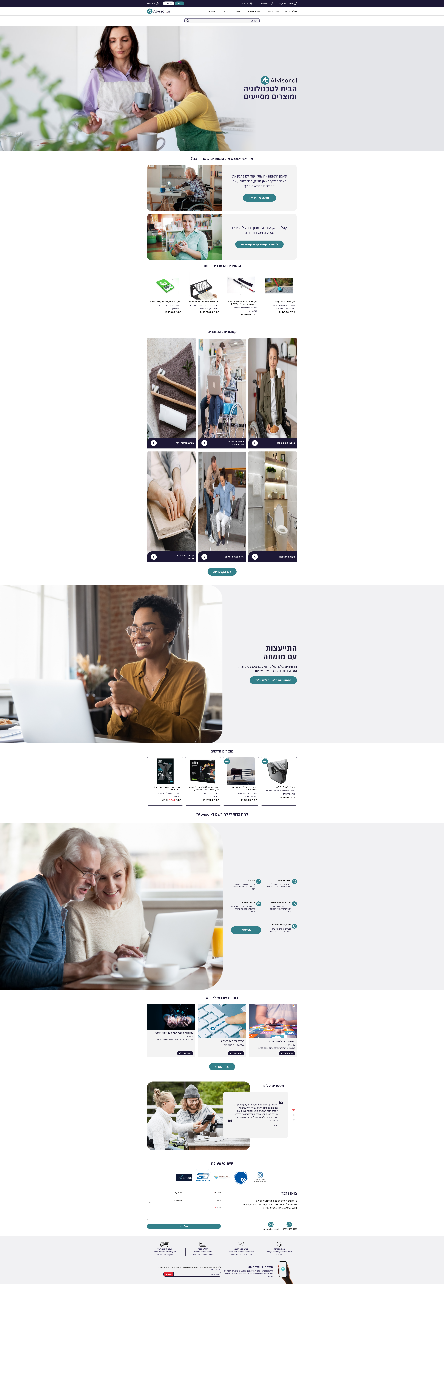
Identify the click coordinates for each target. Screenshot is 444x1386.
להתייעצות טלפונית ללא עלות (273, 680)
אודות (226, 11)
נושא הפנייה (178, 1200)
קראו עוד (288, 1053)
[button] (288, 3)
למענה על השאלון (259, 198)
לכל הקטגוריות (222, 572)
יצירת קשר (212, 11)
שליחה (184, 1226)
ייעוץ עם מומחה (253, 11)
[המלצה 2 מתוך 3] (293, 1115)
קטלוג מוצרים (291, 11)
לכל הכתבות (222, 1066)
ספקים (237, 11)
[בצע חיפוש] (188, 21)
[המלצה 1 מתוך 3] (294, 1110)
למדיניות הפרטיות (167, 1267)
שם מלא (218, 1192)
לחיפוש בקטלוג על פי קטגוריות (259, 244)
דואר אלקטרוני (177, 1192)
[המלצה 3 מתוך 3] (293, 1119)
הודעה (218, 1208)
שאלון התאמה (273, 11)
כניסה (179, 3)
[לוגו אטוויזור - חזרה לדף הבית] (158, 11)
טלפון (218, 1200)
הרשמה (168, 3)
